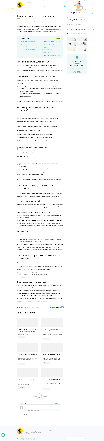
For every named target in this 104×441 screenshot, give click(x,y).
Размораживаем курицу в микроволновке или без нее (76, 25)
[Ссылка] (37, 410)
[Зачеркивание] (30, 410)
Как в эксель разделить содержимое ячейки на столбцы (27, 355)
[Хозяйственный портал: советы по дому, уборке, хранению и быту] (20, 5)
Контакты (50, 430)
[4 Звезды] (38, 307)
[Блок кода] (36, 410)
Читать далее (21, 337)
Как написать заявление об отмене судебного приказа (51, 355)
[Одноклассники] (54, 307)
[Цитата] (34, 410)
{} (38, 410)
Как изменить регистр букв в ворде (27, 329)
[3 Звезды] (37, 307)
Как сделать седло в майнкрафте (26, 379)
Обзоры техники (77, 61)
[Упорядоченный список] (31, 410)
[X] (57, 307)
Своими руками (53, 6)
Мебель (35, 6)
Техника (80, 43)
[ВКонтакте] (51, 307)
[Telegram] (62, 307)
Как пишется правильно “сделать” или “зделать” (51, 330)
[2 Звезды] (36, 307)
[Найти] (50, 3)
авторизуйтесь (57, 403)
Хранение (81, 48)
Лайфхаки (29, 6)
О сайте (50, 428)
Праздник (46, 6)
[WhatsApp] (59, 307)
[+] (40, 410)
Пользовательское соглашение (54, 433)
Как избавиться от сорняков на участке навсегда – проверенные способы (77, 19)
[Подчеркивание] (28, 410)
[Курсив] (27, 410)
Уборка (69, 48)
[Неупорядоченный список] (33, 410)
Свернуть (58, 38)
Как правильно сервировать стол (77, 33)
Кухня (40, 6)
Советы (60, 6)
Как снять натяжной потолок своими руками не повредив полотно (52, 380)
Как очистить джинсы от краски (77, 29)
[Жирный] (25, 410)
